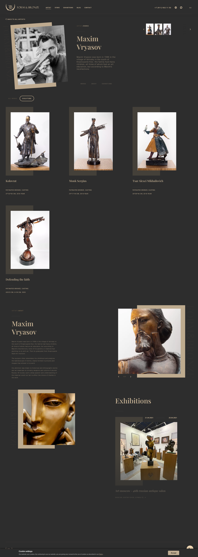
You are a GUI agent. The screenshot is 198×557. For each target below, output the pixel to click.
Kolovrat (11, 181)
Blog (79, 7)
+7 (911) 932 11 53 (163, 8)
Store (57, 7)
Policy (101, 554)
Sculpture (27, 98)
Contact (88, 7)
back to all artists (16, 19)
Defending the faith (18, 279)
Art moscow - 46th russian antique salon (140, 490)
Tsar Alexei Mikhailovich (148, 181)
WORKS (83, 84)
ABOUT (94, 84)
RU (190, 8)
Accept (173, 553)
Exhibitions (68, 7)
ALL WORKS (12, 98)
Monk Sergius (78, 181)
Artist (48, 7)
